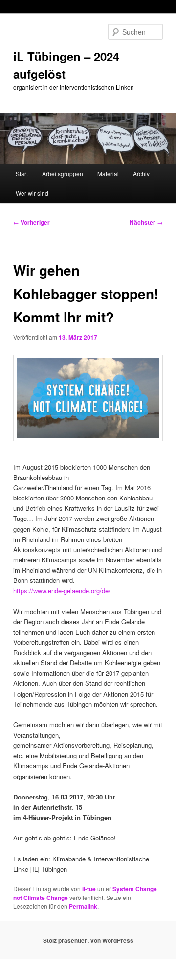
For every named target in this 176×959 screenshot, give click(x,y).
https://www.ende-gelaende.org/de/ (61, 590)
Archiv (141, 173)
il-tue (89, 888)
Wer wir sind (32, 193)
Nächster (146, 222)
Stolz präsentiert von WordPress (88, 940)
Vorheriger (31, 222)
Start (22, 173)
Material (108, 173)
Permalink (83, 906)
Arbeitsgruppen (62, 173)
